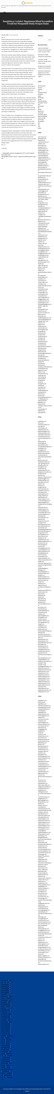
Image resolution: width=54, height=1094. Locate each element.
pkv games (41, 121)
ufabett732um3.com (43, 856)
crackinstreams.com (44, 797)
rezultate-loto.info (43, 812)
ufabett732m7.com (43, 880)
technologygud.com (43, 572)
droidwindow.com (43, 883)
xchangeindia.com (43, 918)
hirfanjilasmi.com (42, 617)
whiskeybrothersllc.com (44, 690)
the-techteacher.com (44, 924)
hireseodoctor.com (43, 802)
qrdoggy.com (41, 570)
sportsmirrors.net (43, 536)
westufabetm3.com (43, 688)
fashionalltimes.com (43, 929)
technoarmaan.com (43, 932)
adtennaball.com (42, 211)
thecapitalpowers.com (44, 658)
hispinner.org (41, 221)
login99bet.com (42, 704)
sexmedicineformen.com (45, 643)
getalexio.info (41, 602)
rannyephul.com (42, 296)
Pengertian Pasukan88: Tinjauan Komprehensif (44, 67)
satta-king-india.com (44, 785)
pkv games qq (5, 1049)
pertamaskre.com (43, 445)
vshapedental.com (43, 907)
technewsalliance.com (44, 851)
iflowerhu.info (41, 404)
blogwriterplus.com (43, 430)
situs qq (3, 1073)
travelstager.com (43, 292)
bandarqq (9, 1073)
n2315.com (41, 258)
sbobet (8, 1067)
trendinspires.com (43, 294)
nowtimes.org (41, 375)
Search (40, 36)
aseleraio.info (41, 595)
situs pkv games (42, 101)
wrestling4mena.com (44, 248)
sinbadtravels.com (43, 465)
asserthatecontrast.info (44, 346)
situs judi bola (5, 1071)
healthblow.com (42, 237)
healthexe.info (42, 333)
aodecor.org (41, 372)
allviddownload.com (43, 166)
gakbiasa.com (42, 402)
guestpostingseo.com (44, 431)
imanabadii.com (42, 409)
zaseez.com (41, 717)
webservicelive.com (43, 964)
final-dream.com (42, 868)
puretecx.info (41, 335)
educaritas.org (42, 727)
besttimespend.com (43, 610)
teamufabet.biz (42, 162)
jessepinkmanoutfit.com (44, 472)
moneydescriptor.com (44, 512)
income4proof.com (43, 726)
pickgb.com (41, 575)
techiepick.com (42, 891)
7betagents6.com (43, 792)
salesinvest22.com (43, 875)
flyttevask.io (41, 394)
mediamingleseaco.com (44, 318)
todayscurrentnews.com (45, 661)
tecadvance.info (42, 336)
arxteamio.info (42, 600)
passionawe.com (42, 629)
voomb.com (41, 546)
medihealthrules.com (44, 903)
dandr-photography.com (43, 308)
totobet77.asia (42, 663)
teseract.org (41, 876)
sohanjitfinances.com (44, 649)
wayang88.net (42, 831)
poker (39, 128)
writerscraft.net (42, 243)
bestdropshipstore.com (44, 766)
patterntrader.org (43, 580)
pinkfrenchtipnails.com (44, 531)
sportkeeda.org (42, 609)
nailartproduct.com (43, 771)
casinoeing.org (42, 377)
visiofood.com (42, 881)
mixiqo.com (41, 624)
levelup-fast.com (43, 805)
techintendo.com (43, 763)
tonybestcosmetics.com (45, 937)
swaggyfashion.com (43, 299)
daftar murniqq (5, 1032)
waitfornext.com (42, 861)
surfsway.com (42, 770)
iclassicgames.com (43, 494)
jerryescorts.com (42, 543)
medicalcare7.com (43, 209)
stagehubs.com (42, 700)
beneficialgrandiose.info (44, 353)
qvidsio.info (41, 362)
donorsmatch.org (43, 373)
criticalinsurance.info (43, 223)
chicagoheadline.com (44, 709)
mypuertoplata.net (43, 157)
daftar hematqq (5, 1034)
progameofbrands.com (44, 176)
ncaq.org (40, 733)
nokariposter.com (43, 225)
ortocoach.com (42, 627)
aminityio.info (41, 338)
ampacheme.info (42, 341)
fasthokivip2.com (42, 497)
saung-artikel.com (43, 495)
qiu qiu (39, 99)
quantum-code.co (43, 864)
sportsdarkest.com (43, 517)
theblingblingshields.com (45, 529)
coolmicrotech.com (43, 920)
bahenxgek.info (42, 443)
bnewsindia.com (42, 890)
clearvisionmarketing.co (44, 863)
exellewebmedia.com (44, 462)
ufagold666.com (42, 886)
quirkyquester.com (43, 641)
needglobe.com (42, 626)
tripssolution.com (43, 783)
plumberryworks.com (44, 634)
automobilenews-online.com (43, 926)
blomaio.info (41, 355)
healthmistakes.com (43, 577)
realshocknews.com (43, 573)
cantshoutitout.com (43, 154)
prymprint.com (42, 607)
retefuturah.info (42, 847)
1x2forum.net (41, 702)
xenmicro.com (42, 734)
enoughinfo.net (42, 384)
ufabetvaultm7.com (43, 824)
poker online (4, 1051)
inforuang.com (42, 275)
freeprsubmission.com (44, 885)
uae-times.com (42, 137)
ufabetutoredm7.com (44, 683)
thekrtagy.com (42, 917)
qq (38, 125)
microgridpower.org (43, 622)
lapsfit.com (41, 804)
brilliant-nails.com (43, 306)
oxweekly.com (42, 284)
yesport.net (41, 484)
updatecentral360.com (44, 590)
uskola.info (41, 858)
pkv (39, 104)
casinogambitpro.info (44, 433)
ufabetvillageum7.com (44, 825)
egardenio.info (42, 599)
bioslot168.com (42, 959)
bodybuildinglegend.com (45, 304)
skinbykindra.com (43, 942)
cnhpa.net (41, 582)
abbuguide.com (42, 754)
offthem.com (41, 144)
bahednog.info (42, 441)
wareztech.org (42, 468)
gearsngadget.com (43, 800)
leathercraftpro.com (44, 621)
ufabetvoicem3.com (43, 827)
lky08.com (41, 264)
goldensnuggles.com (43, 479)
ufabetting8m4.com (43, 819)
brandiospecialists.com (44, 208)
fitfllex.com (41, 270)
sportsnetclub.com (43, 489)
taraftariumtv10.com (43, 301)
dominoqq (41, 98)
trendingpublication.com (45, 666)
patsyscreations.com (44, 724)
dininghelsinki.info (42, 837)
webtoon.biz (41, 519)
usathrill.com (41, 905)
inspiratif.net (41, 140)
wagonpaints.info (42, 859)
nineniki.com (41, 206)
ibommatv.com (42, 145)
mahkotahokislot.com (44, 558)
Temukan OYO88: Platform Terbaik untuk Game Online (44, 61)
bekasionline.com (43, 149)
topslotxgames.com (43, 189)
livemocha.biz (41, 379)
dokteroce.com (42, 311)
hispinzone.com (42, 196)
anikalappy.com (42, 836)
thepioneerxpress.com (44, 159)
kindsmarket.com (43, 277)
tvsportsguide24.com (44, 550)
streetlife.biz (41, 380)
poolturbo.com (42, 326)
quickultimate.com (43, 639)
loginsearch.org (42, 370)
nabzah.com (41, 213)
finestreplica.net (42, 842)
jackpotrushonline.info (44, 453)
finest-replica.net (43, 869)
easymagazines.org (43, 616)
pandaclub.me (42, 392)
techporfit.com (42, 147)
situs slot (8, 1006)
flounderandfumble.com (44, 844)
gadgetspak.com (42, 798)
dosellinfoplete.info (43, 357)
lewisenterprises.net (43, 739)
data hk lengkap (42, 116)
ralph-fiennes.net (43, 265)
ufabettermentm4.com (44, 670)
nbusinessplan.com (43, 150)
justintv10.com (42, 314)
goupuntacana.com (43, 714)
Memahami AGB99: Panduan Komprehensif (44, 55)
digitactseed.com (43, 773)
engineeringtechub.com (44, 541)
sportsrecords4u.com (44, 815)
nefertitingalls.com (43, 722)
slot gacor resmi (5, 1018)
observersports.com (43, 499)
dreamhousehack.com (44, 922)
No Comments (14, 35)
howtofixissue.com (43, 160)
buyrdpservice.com (43, 482)
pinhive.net (41, 385)
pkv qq (40, 87)
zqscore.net (41, 594)
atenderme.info (42, 348)
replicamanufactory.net (44, 810)
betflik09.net (41, 731)
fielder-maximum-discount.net (43, 268)
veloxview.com (42, 687)
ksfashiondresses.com (44, 578)
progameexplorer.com (44, 947)
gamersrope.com (43, 460)
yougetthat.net (42, 487)
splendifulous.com (43, 814)
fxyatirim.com (42, 753)
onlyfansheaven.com (44, 262)
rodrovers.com (42, 782)
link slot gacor (42, 86)
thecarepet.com (42, 428)
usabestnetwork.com (44, 470)
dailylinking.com (42, 743)
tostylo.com (41, 485)
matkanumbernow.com (44, 182)
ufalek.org (40, 561)
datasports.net (42, 538)
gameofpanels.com (43, 230)
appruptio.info (42, 412)
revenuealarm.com (43, 952)
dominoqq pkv (5, 984)
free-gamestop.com (43, 463)
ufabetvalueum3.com (44, 822)
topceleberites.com (43, 817)
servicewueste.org (43, 179)
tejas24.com (41, 324)
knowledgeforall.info (43, 250)
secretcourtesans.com (44, 705)
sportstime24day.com (44, 526)
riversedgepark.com (43, 716)
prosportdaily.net (43, 873)
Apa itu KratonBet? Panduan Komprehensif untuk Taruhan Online (44, 50)
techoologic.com (42, 898)
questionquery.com (43, 302)
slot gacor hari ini (42, 103)
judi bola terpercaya (7, 1069)
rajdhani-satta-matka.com (42, 241)
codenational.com (43, 946)
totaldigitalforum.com (44, 930)
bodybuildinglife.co (43, 568)
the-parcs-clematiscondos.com (44, 423)
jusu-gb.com (41, 426)
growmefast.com (43, 556)
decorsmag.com (42, 167)
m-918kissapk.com (43, 399)
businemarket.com (43, 509)
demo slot (41, 111)
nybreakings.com (43, 912)
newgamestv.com (43, 533)
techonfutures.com (43, 896)
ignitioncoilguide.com (44, 956)
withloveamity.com (43, 749)
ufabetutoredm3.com (44, 681)
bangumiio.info (42, 350)
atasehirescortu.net (43, 539)
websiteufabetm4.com (44, 832)
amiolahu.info (41, 340)
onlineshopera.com (43, 736)
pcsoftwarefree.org (43, 741)
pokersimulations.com (44, 809)
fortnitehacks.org (43, 368)
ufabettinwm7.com (43, 673)
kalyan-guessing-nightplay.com (43, 227)
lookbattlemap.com (43, 480)
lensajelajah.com (42, 729)
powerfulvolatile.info (43, 360)
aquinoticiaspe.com (43, 502)
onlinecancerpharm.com (45, 560)
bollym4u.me (41, 389)
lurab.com (41, 954)
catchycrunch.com (43, 719)
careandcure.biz (42, 612)
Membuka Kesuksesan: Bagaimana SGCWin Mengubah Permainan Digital (44, 73)
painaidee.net (41, 516)
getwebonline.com (43, 260)
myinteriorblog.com (43, 888)
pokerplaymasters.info (44, 435)
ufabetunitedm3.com (44, 676)
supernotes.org (42, 585)
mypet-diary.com (43, 282)
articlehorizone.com (43, 788)
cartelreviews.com (43, 768)
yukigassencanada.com (44, 787)
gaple (39, 96)
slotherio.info (41, 365)
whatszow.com (42, 760)
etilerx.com (41, 841)
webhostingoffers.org (44, 758)
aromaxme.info (42, 345)
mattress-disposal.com (44, 563)
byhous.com (41, 395)
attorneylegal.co (42, 545)
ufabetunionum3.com (44, 820)
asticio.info (41, 597)
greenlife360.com (43, 152)
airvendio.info (41, 331)
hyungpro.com (42, 523)
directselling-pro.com (44, 951)
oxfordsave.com (42, 492)
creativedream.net (43, 257)
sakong (40, 89)
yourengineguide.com (44, 910)
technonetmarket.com (44, 853)
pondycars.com (42, 895)
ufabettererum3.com (44, 668)
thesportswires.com (43, 521)
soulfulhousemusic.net (44, 651)
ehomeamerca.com (43, 761)
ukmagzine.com (42, 467)
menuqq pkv (4, 980)
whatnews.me (42, 866)
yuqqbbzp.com (42, 790)
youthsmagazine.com (44, 514)
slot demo (4, 1020)
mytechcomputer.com (44, 957)
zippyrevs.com (42, 181)
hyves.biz (40, 382)
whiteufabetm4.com (43, 834)
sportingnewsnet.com (44, 524)
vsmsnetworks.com (43, 142)
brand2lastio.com (43, 252)
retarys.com (41, 475)
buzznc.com (41, 939)
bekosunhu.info (42, 351)
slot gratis (40, 113)
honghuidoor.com (43, 203)
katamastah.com (43, 592)
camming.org (41, 711)
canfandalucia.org (43, 908)
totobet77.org (42, 665)
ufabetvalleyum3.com (44, 685)
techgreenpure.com (43, 765)
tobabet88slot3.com (43, 659)
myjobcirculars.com (43, 184)
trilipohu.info (41, 411)
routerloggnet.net (43, 191)
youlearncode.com (43, 751)
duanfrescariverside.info (44, 839)
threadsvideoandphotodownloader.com (44, 447)
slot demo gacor (42, 114)
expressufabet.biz (43, 155)
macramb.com (42, 280)
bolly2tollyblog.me (43, 390)
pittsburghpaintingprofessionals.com (44, 631)
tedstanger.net (42, 854)
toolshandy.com (42, 291)
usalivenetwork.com (43, 452)
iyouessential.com (43, 748)
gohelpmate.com (43, 238)
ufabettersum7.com (43, 671)
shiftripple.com (42, 644)
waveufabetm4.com (43, 829)
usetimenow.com (42, 235)
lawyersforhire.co (43, 507)
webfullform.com (42, 164)
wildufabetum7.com (43, 692)
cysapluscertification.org (45, 367)
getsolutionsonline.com (44, 220)
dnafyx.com (41, 744)
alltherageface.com (43, 944)
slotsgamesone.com (43, 194)
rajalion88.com (42, 712)
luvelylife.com (41, 279)
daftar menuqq (5, 1030)
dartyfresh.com (42, 738)
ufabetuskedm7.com (44, 680)
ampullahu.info (42, 343)
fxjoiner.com (41, 940)
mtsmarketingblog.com (44, 319)
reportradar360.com (44, 297)
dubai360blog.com (43, 553)
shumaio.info (41, 363)
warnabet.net (42, 387)
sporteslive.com (42, 528)
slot (6, 148)
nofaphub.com (42, 721)
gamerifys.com (42, 138)
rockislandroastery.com (44, 949)
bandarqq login (5, 1045)
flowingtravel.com (43, 204)
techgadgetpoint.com (44, 548)
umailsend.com (42, 474)
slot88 (3, 1006)
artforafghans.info (43, 329)
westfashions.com (43, 289)
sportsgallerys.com (43, 534)
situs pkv (3, 1036)
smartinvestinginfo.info (44, 849)
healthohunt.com (43, 846)
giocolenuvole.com (43, 746)
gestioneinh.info (42, 871)
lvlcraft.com (41, 775)
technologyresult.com (44, 756)
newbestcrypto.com (43, 490)
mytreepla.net (42, 807)
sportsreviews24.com (44, 551)
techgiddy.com (42, 450)
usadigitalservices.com (44, 253)
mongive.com (41, 215)
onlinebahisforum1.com (44, 707)
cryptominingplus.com (44, 501)
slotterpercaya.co (43, 646)
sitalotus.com (41, 583)
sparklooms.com (42, 653)
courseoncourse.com (44, 436)
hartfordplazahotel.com (44, 397)
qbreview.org (41, 177)
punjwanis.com (42, 421)
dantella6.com (42, 193)
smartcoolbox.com (43, 648)
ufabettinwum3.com (43, 675)
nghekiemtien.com (43, 321)
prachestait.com (42, 328)
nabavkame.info (42, 400)
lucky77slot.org (42, 555)
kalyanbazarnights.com (44, 198)
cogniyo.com (41, 614)
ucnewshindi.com (42, 455)
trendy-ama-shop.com (44, 878)
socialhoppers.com (43, 255)
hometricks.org (42, 619)
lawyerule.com (42, 316)
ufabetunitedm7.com (44, 678)
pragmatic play (5, 1010)
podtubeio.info (42, 358)
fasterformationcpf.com (45, 477)
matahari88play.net (43, 511)
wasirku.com (41, 323)
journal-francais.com (44, 313)
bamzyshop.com (42, 893)
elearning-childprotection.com (43, 246)
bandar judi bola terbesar (42, 93)
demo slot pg (41, 118)
